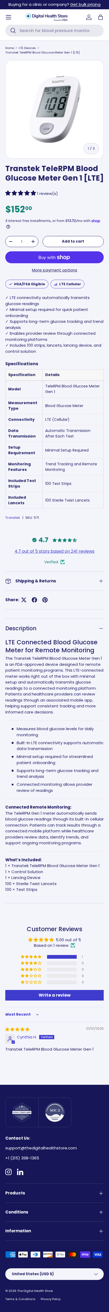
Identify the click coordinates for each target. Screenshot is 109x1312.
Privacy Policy (51, 1299)
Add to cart (73, 241)
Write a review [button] (55, 995)
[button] (100, 17)
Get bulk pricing (85, 4)
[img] (17, 1029)
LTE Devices (27, 48)
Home (9, 48)
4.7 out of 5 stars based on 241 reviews (54, 551)
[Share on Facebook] (34, 600)
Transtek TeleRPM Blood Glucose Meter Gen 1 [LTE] (42, 52)
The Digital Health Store (35, 1291)
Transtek (12, 517)
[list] (54, 109)
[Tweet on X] (24, 600)
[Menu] (8, 17)
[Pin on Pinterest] (45, 600)
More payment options (54, 270)
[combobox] (54, 31)
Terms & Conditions (20, 1299)
